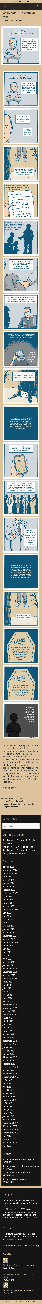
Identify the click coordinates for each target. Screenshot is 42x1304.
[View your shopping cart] (40, 6)
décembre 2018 (9, 1041)
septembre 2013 (10, 1129)
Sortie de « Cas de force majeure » (18, 1159)
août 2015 (7, 1103)
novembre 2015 (9, 1093)
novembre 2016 (9, 1073)
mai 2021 (6, 952)
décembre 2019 (9, 1005)
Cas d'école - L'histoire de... (15, 798)
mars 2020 (7, 998)
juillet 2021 (7, 945)
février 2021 (8, 962)
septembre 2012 (10, 1133)
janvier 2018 (8, 1054)
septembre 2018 (10, 1044)
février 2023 (8, 906)
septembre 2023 (10, 893)
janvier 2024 (8, 883)
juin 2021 (6, 949)
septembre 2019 (10, 1014)
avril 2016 (7, 1090)
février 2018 (8, 1051)
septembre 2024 (10, 873)
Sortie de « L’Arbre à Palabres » (17, 1172)
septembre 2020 (10, 978)
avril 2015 (7, 1110)
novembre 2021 (9, 936)
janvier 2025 (8, 867)
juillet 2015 (7, 1106)
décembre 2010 (9, 1142)
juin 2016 (6, 1083)
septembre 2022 (10, 909)
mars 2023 (7, 903)
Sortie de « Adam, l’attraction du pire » (20, 1166)
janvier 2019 (8, 1037)
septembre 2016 (10, 1077)
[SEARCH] (37, 6)
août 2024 (7, 876)
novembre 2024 (9, 870)
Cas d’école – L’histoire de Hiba (17, 847)
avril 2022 (7, 919)
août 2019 (7, 1018)
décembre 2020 (9, 968)
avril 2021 (7, 955)
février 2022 (8, 926)
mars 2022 (7, 922)
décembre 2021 (9, 932)
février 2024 (8, 880)
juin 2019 (6, 1024)
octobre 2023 (8, 890)
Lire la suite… (31, 1217)
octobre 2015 (8, 1096)
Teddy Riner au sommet (13, 853)
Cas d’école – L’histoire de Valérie (18, 850)
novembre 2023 (9, 886)
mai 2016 (6, 1087)
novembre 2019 (9, 1008)
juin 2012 (6, 1136)
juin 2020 (6, 988)
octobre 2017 (8, 1064)
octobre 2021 (8, 939)
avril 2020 (7, 995)
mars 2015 (7, 1113)
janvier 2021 (8, 965)
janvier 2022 (8, 929)
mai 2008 (6, 1146)
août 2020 (7, 982)
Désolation (7, 843)
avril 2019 (7, 1027)
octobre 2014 (8, 1119)
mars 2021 (7, 959)
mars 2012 (7, 1139)
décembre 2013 (9, 1126)
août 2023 (7, 896)
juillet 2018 (7, 1047)
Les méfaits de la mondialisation (17, 801)
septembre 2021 (10, 942)
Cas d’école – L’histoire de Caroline (19, 840)
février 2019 (8, 1034)
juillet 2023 (7, 899)
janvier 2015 (8, 1116)
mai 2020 (6, 991)
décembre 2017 (9, 1057)
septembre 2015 (10, 1100)
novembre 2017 (9, 1060)
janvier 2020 (8, 1001)
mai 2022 (6, 916)
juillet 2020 (7, 985)
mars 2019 (7, 1031)
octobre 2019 (8, 1011)
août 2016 (7, 1080)
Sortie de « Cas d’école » (14, 1179)
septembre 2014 (10, 1123)
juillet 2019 (7, 1021)
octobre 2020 (8, 975)
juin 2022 (6, 913)
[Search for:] (21, 826)
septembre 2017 (10, 1067)
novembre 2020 (9, 972)
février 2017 (8, 1070)
